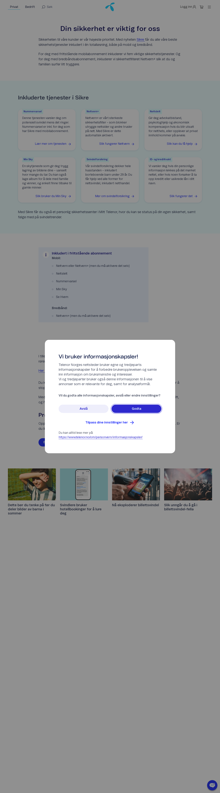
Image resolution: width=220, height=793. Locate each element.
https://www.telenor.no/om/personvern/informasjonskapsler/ (101, 437)
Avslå (84, 408)
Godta (136, 408)
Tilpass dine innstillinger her (106, 422)
